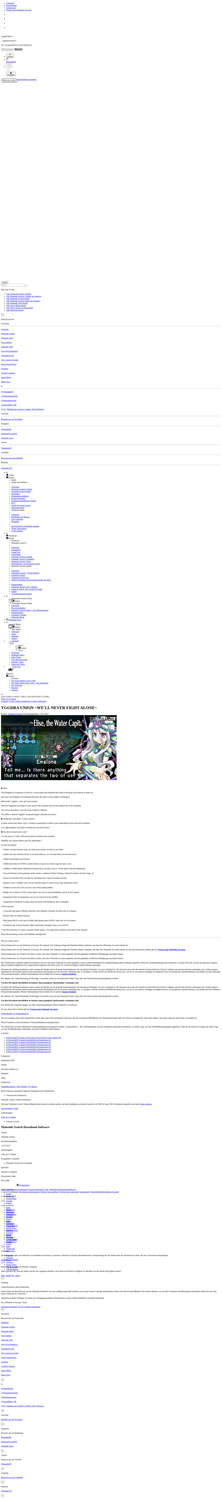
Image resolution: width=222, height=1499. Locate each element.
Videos (14, 638)
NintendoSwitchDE (9, 434)
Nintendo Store (7, 338)
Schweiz (9, 1258)
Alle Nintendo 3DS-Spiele (17, 303)
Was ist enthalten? (18, 608)
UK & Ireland (11, 1239)
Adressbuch (11, 8)
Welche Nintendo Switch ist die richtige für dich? (31, 580)
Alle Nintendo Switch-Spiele (18, 299)
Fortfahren (14, 1260)
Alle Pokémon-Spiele (15, 310)
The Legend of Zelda (9, 360)
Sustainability (85, 1192)
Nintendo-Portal (17, 508)
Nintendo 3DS (7, 347)
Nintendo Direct (17, 655)
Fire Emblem (6, 342)
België (8, 1194)
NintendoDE (6, 429)
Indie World (16, 657)
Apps (13, 634)
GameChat (15, 552)
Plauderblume (16, 585)
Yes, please (15, 1275)
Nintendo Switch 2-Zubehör (22, 559)
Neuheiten (15, 494)
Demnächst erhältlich (19, 496)
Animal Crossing (8, 373)
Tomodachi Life (7, 355)
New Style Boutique (9, 351)
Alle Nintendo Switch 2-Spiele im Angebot (23, 296)
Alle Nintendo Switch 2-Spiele (18, 294)
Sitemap (14, 690)
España (9, 1201)
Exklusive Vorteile (18, 615)
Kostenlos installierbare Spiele (23, 501)
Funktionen (16, 550)
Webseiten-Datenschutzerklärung (62, 1189)
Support (32, 1189)
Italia (8, 1207)
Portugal (9, 1230)
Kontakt (115, 1192)
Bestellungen (11, 5)
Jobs (46, 1189)
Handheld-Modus (8, 1087)
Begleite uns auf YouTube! (12, 419)
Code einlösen (17, 531)
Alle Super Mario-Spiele (16, 305)
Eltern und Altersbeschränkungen (14, 1189)
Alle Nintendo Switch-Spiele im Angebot (23, 301)
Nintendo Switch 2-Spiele (21, 489)
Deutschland (11, 1198)
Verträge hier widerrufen (69, 1192)
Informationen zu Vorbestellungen (15, 1014)
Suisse (8, 1235)
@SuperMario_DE (8, 405)
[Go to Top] (111, 694)
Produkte (15, 636)
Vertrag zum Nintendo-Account (171, 950)
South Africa (11, 1228)
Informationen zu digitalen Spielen (25, 526)
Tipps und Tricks (18, 664)
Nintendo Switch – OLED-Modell (25, 573)
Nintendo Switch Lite (20, 578)
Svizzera (9, 1262)
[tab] (111, 1185)
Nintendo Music (17, 617)
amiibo (14, 591)
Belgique (9, 1212)
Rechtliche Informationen (29, 1192)
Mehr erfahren (146, 1104)
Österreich (10, 1251)
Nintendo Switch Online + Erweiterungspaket (29, 610)
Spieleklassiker (17, 613)
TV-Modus (32, 1087)
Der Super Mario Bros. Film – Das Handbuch (29, 683)
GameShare (16, 554)
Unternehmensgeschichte (21, 594)
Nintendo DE (6, 468)
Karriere (14, 688)
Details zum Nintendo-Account (18, 10)
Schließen (5, 1260)
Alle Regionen (12, 1269)
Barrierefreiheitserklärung (101, 1192)
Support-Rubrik (69, 974)
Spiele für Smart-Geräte (20, 505)
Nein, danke (6, 1275)
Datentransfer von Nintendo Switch (25, 564)
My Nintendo (16, 685)
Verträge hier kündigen (49, 1192)
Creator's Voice (17, 662)
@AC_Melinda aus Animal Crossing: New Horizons (22, 409)
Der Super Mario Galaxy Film (23, 681)
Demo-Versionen (18, 498)
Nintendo (5, 329)
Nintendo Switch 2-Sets (21, 561)
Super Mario (6, 377)
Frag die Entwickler (19, 660)
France (9, 1203)
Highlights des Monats (20, 517)
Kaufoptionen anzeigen (26, 79)
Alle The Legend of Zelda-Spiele (19, 308)
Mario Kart (5, 382)
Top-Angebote (17, 519)
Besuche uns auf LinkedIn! (12, 458)
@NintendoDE (7, 392)
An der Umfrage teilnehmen (29, 1307)
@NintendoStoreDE (9, 396)
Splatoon (4, 369)
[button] (113, 475)
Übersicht (10, 3)
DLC (13, 503)
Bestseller (15, 522)
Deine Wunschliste (18, 528)
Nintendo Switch (8, 334)
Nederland (10, 1249)
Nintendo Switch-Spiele (21, 491)
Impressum (39, 1189)
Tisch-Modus (21, 1087)
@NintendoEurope (8, 400)
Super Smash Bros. (9, 364)
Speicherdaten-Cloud (9, 1108)
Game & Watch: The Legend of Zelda (26, 589)
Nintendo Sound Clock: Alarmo (24, 587)
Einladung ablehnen (9, 1307)
